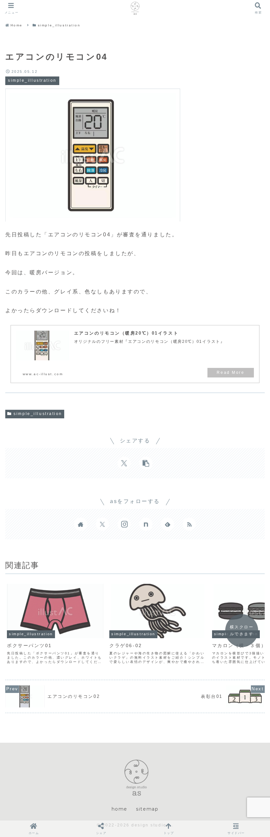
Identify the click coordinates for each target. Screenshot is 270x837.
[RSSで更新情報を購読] (189, 524)
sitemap (147, 809)
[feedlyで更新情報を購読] (167, 524)
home (119, 809)
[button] (145, 463)
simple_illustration (38, 413)
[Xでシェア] (124, 463)
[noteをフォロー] (145, 524)
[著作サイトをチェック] (80, 524)
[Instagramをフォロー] (124, 524)
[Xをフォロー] (102, 524)
